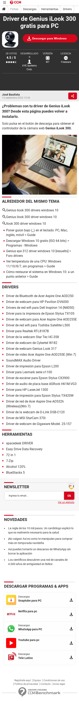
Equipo (37, 680)
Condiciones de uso (54, 680)
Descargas (29, 9)
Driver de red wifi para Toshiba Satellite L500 (38, 325)
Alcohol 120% (16, 467)
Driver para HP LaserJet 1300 (27, 390)
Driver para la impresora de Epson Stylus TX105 (40, 313)
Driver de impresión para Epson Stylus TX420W (40, 395)
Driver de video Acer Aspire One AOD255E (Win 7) (41, 354)
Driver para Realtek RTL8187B (27, 331)
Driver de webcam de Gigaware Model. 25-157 (39, 424)
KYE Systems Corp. (29, 67)
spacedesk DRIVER (19, 443)
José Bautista (11, 94)
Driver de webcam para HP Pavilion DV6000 (37, 302)
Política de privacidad (26, 684)
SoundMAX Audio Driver (23, 360)
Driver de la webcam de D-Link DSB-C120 (35, 412)
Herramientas (49, 9)
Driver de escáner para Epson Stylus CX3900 (37, 378)
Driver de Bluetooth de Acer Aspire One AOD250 (40, 296)
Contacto (46, 684)
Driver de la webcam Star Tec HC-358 (32, 337)
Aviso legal (59, 684)
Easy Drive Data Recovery (24, 449)
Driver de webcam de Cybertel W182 (31, 343)
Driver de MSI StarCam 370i (26, 418)
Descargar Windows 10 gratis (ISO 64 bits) (36, 241)
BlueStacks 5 (15, 472)
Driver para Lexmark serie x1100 (29, 372)
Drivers (67, 9)
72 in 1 (11, 455)
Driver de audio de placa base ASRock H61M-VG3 (41, 384)
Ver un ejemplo (66, 502)
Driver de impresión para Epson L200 (32, 366)
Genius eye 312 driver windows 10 (30, 251)
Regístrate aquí (22, 680)
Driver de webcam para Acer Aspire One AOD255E (41, 319)
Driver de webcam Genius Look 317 (31, 349)
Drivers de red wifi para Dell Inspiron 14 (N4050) (40, 308)
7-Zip (9, 461)
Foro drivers (14, 256)
